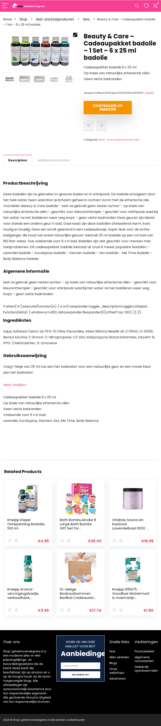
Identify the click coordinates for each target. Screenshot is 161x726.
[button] (75, 35)
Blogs (113, 663)
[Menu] (5, 6)
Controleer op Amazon (108, 107)
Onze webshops (116, 671)
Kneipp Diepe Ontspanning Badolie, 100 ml (26, 524)
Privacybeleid (144, 651)
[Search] (137, 6)
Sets (86, 19)
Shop (23, 19)
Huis (112, 651)
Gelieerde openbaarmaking (147, 669)
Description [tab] (17, 160)
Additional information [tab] (54, 160)
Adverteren (117, 678)
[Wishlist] (146, 6)
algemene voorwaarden (144, 659)
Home (7, 19)
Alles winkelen (119, 657)
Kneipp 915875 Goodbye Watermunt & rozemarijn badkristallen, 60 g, (130, 595)
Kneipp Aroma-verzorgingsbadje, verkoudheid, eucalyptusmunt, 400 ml (25, 598)
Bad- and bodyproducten (55, 19)
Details (148, 93)
